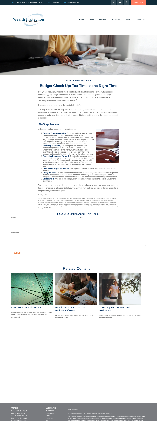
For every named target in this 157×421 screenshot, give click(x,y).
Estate (48, 415)
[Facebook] (126, 2)
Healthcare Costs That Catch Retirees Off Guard (71, 309)
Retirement (50, 411)
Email (82, 218)
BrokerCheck (108, 413)
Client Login (138, 2)
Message (15, 232)
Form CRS (75, 409)
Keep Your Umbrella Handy (26, 307)
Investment (50, 413)
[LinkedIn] (120, 2)
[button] (81, 20)
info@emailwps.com (74, 2)
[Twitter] (113, 2)
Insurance (49, 418)
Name (13, 218)
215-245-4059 (56, 2)
